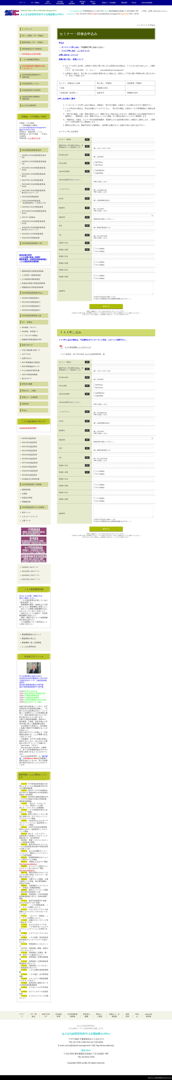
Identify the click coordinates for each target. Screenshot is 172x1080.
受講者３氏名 (63, 270)
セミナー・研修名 (65, 139)
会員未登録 (99, 173)
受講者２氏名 (63, 256)
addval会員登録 (64, 171)
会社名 (61, 198)
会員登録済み (100, 170)
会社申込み (99, 162)
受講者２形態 (63, 263)
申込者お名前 (63, 155)
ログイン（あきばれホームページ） (160, 1077)
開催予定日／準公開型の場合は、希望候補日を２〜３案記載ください (71, 146)
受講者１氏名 (63, 243)
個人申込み (99, 165)
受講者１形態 (63, 250)
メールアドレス (64, 189)
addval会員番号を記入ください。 (70, 180)
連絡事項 (62, 291)
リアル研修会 (100, 249)
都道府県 (62, 217)
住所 (60, 226)
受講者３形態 (63, 277)
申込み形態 (62, 163)
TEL (60, 235)
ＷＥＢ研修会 (100, 251)
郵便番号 (62, 208)
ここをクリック (83, 51)
